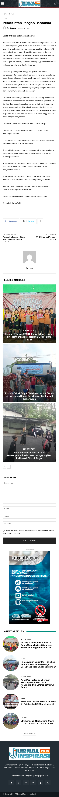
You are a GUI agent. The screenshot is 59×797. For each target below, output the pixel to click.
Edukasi (24, 718)
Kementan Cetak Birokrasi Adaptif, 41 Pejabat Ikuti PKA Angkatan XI (38, 702)
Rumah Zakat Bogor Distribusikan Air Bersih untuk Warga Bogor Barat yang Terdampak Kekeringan (29, 396)
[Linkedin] (26, 782)
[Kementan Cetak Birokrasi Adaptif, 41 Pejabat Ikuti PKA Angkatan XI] (11, 702)
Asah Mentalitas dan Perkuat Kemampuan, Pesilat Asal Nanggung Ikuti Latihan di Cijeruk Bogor (29, 455)
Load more (28, 733)
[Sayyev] (5, 28)
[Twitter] (47, 782)
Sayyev (13, 28)
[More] (40, 221)
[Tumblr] (40, 782)
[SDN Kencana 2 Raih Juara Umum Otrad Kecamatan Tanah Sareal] (11, 721)
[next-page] (9, 467)
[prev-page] (4, 467)
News (11, 14)
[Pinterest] (33, 782)
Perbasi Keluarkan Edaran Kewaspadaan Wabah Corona (14, 239)
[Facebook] (11, 782)
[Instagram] (18, 782)
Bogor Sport (29, 330)
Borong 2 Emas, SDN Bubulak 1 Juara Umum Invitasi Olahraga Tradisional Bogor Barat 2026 (29, 337)
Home (5, 14)
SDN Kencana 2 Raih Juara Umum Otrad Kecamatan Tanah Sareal (37, 722)
